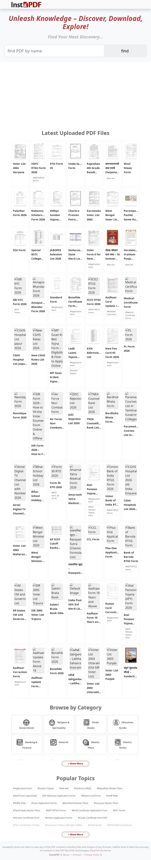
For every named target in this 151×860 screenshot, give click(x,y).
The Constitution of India (27, 825)
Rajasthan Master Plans (110, 788)
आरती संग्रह (113, 795)
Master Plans (94, 745)
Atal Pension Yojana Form (91, 511)
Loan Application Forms (45, 803)
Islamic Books (125, 745)
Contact (77, 854)
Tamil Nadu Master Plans (27, 810)
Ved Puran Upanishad (26, 795)
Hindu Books (93, 725)
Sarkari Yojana (74, 372)
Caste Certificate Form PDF (93, 817)
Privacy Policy (92, 854)
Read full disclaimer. (100, 850)
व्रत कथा (111, 178)
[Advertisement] (75, 92)
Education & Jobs (126, 725)
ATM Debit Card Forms (120, 825)
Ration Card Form (92, 795)
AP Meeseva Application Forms (60, 795)
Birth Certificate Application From (90, 810)
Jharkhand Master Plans (76, 803)
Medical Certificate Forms (130, 315)
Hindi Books (95, 825)
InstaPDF (54, 854)
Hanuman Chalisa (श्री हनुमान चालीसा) (64, 825)
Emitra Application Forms (59, 817)
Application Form (94, 265)
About (66, 854)
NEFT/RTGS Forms (38, 179)
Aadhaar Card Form (111, 313)
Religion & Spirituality (60, 725)
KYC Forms (17, 311)
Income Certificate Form (27, 817)
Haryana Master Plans (106, 803)
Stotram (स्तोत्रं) (83, 788)
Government (26, 727)
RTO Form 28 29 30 (55, 495)
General (63, 742)
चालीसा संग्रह (20, 803)
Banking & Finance (30, 745)
